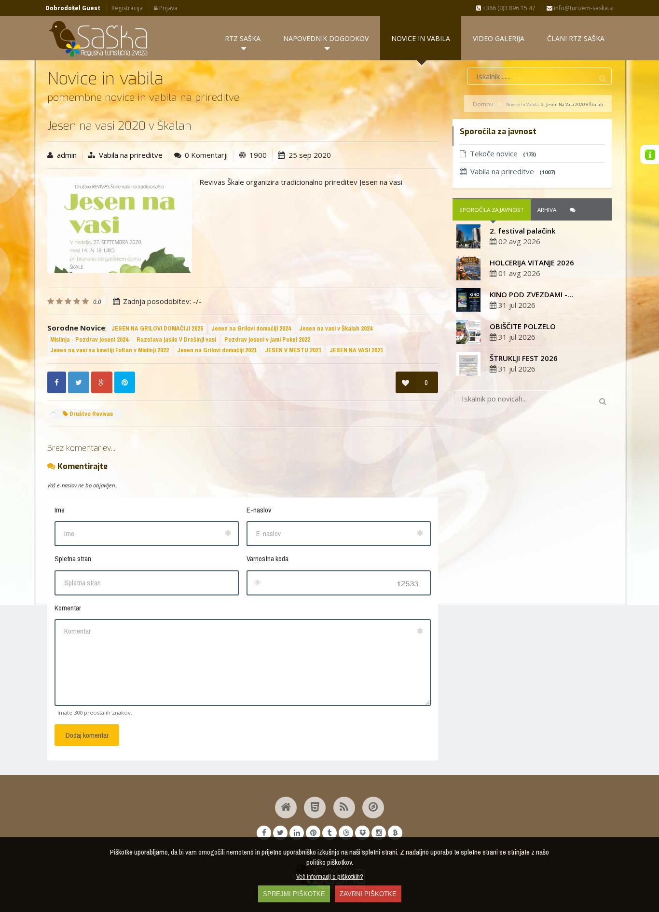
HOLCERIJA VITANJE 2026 (532, 262)
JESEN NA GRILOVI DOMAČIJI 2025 (157, 328)
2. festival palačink (522, 230)
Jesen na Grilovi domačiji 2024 (251, 328)
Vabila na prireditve (131, 155)
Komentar (68, 608)
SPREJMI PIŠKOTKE (294, 894)
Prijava (168, 8)
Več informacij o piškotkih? (329, 876)
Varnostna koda (267, 558)
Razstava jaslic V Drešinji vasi (176, 339)
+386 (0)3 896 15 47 (508, 8)
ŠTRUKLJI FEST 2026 (524, 358)
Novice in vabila (522, 104)
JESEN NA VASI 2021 (356, 350)
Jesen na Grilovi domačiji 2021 (217, 350)
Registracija (127, 8)
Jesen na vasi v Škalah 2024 (335, 328)
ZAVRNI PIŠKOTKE (368, 894)
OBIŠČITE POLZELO (523, 326)
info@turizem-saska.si (583, 8)
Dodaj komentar (87, 735)
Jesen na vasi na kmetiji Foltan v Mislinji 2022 (109, 350)
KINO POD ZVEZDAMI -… (531, 294)
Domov (483, 104)
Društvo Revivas (90, 414)
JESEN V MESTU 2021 (293, 350)
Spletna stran (73, 558)
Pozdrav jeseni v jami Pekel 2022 (267, 339)
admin (67, 155)
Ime (60, 510)
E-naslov (259, 510)
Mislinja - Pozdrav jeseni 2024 (89, 339)
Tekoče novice (503, 153)
